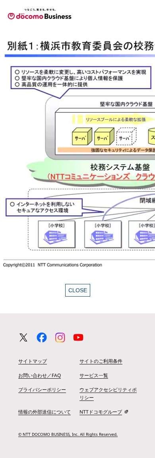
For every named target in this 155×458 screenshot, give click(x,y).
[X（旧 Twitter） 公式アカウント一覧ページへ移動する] (23, 337)
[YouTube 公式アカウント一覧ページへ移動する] (78, 337)
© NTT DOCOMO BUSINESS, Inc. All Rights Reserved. (68, 434)
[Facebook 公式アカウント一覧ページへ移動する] (42, 337)
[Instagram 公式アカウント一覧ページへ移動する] (60, 337)
